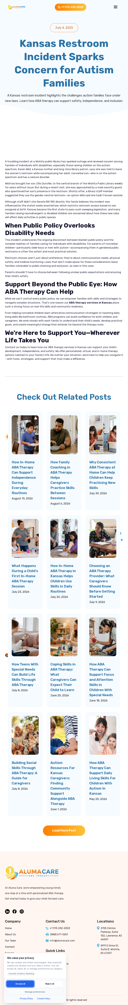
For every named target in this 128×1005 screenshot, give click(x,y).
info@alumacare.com (62, 940)
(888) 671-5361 (59, 934)
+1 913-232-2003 (60, 928)
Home (8, 928)
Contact (10, 946)
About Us (10, 934)
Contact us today (16, 347)
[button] (115, 7)
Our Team (10, 940)
